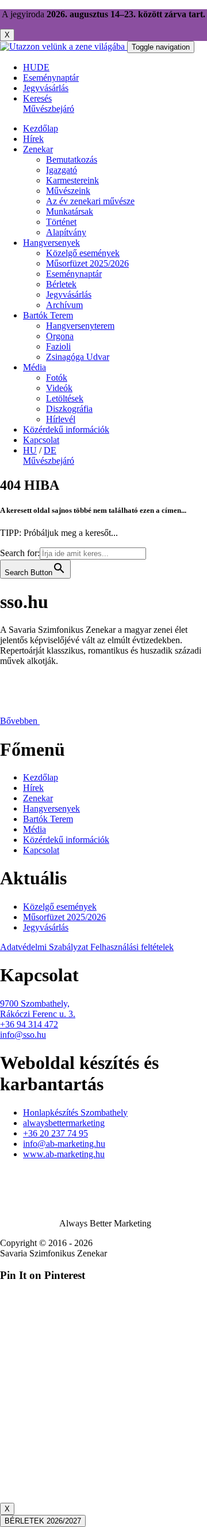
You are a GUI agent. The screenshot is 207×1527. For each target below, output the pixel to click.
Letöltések (64, 398)
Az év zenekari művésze (90, 201)
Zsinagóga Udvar (77, 357)
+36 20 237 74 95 (55, 1133)
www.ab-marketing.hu (64, 1154)
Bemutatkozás (71, 159)
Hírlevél (60, 419)
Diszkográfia (69, 409)
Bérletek (61, 284)
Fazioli (58, 346)
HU (30, 67)
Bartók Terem (48, 315)
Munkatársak (69, 211)
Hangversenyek (51, 242)
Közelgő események (83, 253)
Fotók (56, 377)
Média (34, 367)
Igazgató (61, 170)
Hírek (33, 139)
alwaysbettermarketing (64, 1123)
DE (43, 67)
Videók (59, 388)
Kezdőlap (40, 128)
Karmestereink (72, 180)
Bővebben (20, 721)
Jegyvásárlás (68, 294)
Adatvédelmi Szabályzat (45, 947)
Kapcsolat (41, 440)
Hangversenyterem (80, 326)
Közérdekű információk (66, 429)
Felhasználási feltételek (132, 947)
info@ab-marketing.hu (64, 1144)
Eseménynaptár (74, 274)
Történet (61, 222)
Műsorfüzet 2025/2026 (87, 263)
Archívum (64, 305)
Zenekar (38, 149)
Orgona (60, 336)
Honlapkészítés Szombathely (75, 1112)
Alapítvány (66, 232)
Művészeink (68, 191)
